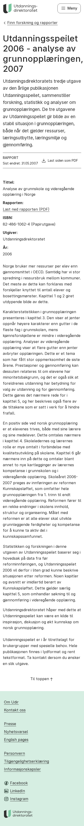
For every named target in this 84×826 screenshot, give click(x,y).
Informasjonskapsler (22, 769)
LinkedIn (17, 790)
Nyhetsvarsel (16, 731)
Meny (72, 8)
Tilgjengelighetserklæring (26, 761)
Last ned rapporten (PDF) (26, 209)
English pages (16, 739)
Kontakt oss (15, 710)
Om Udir (11, 702)
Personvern (14, 753)
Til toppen (39, 678)
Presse (10, 723)
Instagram (19, 798)
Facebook (19, 783)
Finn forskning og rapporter (32, 22)
